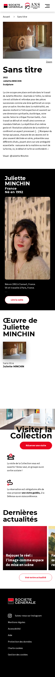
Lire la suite (17, 299)
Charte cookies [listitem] (15, 648)
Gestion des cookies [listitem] (18, 654)
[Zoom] (27, 40)
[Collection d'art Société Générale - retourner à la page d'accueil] (22, 6)
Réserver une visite (36, 445)
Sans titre (22, 16)
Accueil (6, 16)
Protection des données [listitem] (20, 641)
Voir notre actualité (35, 577)
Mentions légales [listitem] (16, 622)
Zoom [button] (49, 61)
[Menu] (47, 6)
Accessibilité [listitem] (14, 628)
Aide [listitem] (10, 635)
